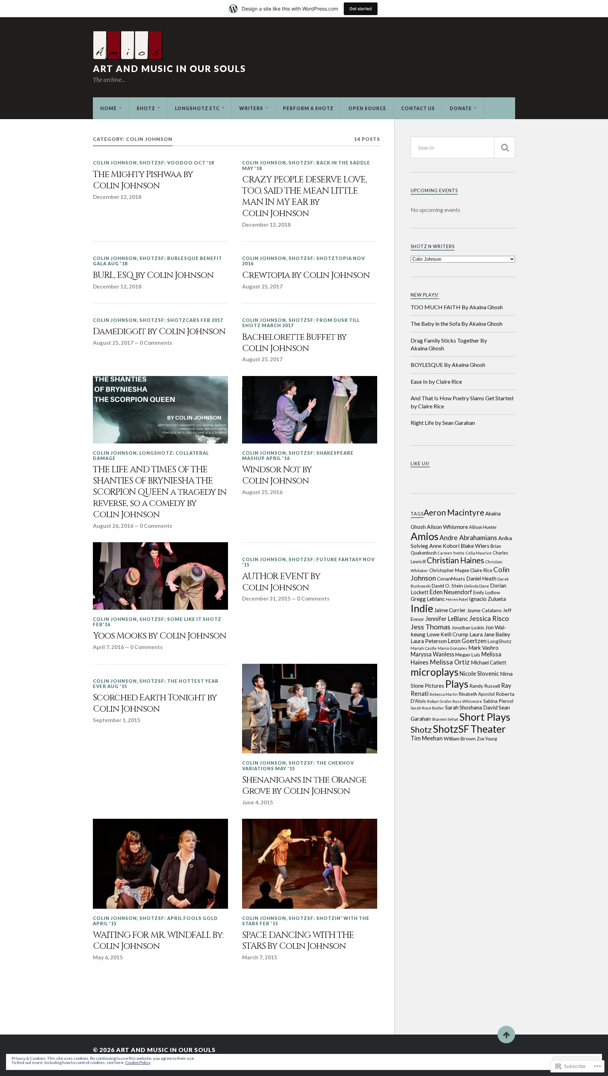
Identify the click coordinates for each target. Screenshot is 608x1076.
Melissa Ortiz (450, 662)
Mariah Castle (424, 648)
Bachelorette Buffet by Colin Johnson (294, 343)
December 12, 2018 (117, 197)
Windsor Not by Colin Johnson (277, 475)
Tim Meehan (427, 738)
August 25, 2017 (262, 286)
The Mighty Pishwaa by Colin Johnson (143, 180)
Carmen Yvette (451, 553)
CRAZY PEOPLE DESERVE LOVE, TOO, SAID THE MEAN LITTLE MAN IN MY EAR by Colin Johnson (304, 196)
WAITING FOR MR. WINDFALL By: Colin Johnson (158, 941)
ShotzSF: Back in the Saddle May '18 (306, 165)
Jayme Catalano (484, 610)
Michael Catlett (488, 662)
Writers (251, 108)
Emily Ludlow (486, 592)
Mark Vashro (483, 647)
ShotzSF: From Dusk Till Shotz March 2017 (301, 322)
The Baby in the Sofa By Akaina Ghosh (456, 323)
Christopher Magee (449, 570)
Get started (360, 8)
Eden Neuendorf (451, 592)
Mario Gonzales (452, 648)
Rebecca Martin (444, 694)
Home (108, 108)
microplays (434, 672)
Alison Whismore (447, 526)
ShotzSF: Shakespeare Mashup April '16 (298, 455)
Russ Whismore (467, 701)
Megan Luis (467, 654)
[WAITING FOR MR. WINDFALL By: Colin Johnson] (160, 864)
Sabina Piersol (498, 701)
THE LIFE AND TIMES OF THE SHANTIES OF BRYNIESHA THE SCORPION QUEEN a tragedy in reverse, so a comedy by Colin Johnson (160, 492)
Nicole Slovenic (479, 673)
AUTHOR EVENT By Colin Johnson (281, 582)
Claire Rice (481, 570)
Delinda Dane (476, 585)
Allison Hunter (483, 527)
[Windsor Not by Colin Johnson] (309, 409)
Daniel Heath (481, 578)
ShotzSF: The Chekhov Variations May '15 (298, 765)
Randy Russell (484, 686)
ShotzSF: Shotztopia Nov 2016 (303, 260)
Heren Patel (457, 599)
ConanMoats (451, 579)
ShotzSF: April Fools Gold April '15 (155, 920)
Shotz (146, 108)
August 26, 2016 (113, 526)
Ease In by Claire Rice (436, 381)
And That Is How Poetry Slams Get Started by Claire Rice (462, 402)
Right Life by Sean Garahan (443, 422)
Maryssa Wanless (432, 654)
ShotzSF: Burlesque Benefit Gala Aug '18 (157, 260)
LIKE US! (420, 463)
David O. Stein (447, 586)
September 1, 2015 (116, 720)
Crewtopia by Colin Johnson (306, 275)
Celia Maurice (479, 552)
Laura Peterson (429, 641)
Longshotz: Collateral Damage (151, 455)
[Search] (504, 147)
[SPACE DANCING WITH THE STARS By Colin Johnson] (309, 864)
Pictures (434, 685)
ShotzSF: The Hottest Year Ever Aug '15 (155, 683)
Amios (424, 536)
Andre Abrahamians (468, 537)
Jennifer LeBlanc (446, 618)
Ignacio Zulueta (487, 599)
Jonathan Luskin (467, 627)
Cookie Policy (138, 1062)
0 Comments (156, 342)
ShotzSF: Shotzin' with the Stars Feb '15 (305, 920)
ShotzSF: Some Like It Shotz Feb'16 (157, 621)
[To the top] (506, 1034)
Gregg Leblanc (428, 599)
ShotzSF (451, 729)
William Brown (460, 738)
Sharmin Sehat (445, 719)
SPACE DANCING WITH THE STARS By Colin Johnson (298, 941)
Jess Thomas (430, 626)
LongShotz (499, 641)
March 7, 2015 (259, 957)
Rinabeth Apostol (477, 694)
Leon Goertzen (467, 640)
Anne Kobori (444, 546)
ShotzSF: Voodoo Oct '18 (176, 163)
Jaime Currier (450, 610)
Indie (422, 608)
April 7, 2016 (108, 647)
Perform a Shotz (308, 108)
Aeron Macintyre (454, 512)
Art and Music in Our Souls (169, 68)
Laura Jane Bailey (489, 634)
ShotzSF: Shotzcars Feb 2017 (181, 320)
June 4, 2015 (257, 802)
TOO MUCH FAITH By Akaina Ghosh (457, 307)
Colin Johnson (115, 163)
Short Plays (484, 717)
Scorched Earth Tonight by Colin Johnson (155, 703)
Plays (456, 684)
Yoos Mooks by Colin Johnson (159, 636)
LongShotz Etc (197, 108)
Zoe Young (487, 738)
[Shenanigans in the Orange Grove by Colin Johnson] (309, 709)
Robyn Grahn (439, 701)
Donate (461, 108)
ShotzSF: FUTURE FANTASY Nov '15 (308, 562)
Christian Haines (455, 560)
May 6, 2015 (108, 957)
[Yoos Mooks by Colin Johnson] (160, 576)
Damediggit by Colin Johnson (159, 331)
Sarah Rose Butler (427, 707)
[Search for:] (463, 147)
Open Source (367, 108)
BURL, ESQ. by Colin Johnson (153, 275)
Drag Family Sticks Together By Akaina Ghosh (449, 344)
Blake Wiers (475, 546)
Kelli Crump (454, 634)
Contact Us (418, 108)
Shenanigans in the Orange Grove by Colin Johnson (304, 785)
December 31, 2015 (266, 598)
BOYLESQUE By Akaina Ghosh (448, 364)
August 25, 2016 (262, 492)
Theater (488, 729)
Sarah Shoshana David (471, 707)
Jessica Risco (489, 618)
